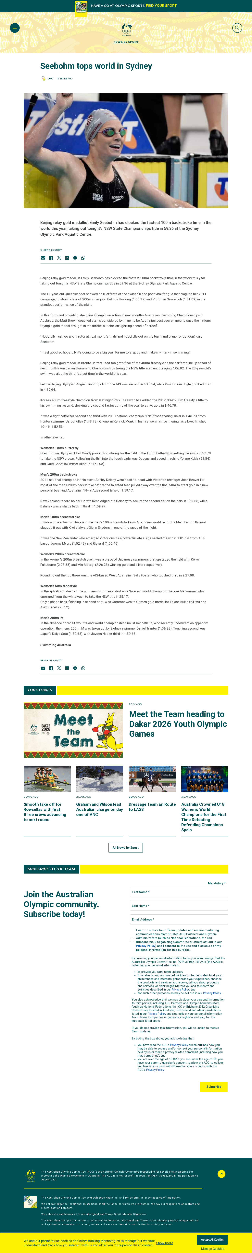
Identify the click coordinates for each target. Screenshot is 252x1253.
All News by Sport (126, 848)
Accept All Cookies (212, 1239)
